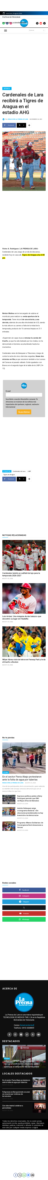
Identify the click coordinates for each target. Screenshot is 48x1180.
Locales (5, 773)
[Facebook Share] (16, 1175)
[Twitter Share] (20, 1175)
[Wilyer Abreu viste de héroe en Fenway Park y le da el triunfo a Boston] (24, 641)
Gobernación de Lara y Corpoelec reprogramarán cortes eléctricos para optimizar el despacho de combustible (21, 1064)
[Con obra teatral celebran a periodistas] (39, 1108)
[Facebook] (9, 1034)
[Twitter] (32, 1034)
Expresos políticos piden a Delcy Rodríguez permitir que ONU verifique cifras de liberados (29, 798)
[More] (29, 125)
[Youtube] (38, 1034)
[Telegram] (21, 1034)
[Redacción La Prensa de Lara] (3, 119)
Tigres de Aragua (9, 474)
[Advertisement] (24, 59)
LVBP (29, 471)
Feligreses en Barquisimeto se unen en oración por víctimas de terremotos (16, 1094)
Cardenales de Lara (19, 471)
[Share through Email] (32, 1175)
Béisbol (7, 88)
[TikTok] (27, 1034)
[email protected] (27, 1025)
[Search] (44, 30)
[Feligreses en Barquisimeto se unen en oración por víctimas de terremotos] (39, 1095)
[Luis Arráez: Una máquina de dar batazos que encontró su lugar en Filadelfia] (24, 598)
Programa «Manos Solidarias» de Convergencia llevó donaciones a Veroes (30, 825)
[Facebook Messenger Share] (28, 1175)
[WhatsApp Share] (24, 1175)
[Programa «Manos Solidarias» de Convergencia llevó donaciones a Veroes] (8, 826)
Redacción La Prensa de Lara (18, 119)
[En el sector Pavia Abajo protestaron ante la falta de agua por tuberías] (24, 758)
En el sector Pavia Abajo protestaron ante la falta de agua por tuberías (21, 778)
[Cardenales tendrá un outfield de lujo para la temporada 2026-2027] (24, 555)
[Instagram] (15, 1034)
